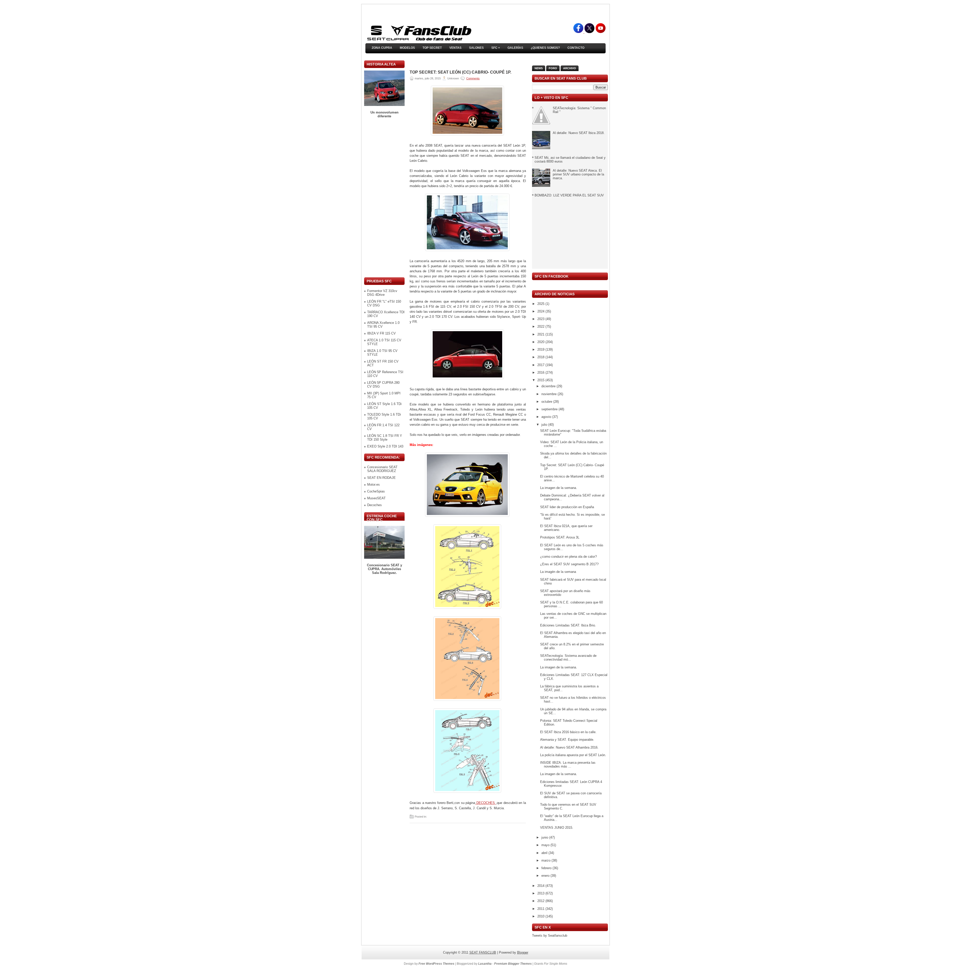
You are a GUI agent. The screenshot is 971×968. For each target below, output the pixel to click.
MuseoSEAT (376, 498)
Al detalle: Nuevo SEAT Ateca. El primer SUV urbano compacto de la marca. (578, 174)
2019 (541, 349)
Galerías (515, 48)
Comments (473, 78)
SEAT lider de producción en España (567, 507)
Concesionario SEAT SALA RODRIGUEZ (382, 469)
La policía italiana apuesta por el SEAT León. (573, 755)
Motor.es (373, 484)
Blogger (522, 952)
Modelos (407, 48)
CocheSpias (376, 491)
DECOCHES (485, 803)
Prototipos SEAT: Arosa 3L (559, 537)
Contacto (575, 48)
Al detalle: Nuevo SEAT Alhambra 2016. (569, 747)
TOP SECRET (432, 48)
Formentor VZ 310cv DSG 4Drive (382, 293)
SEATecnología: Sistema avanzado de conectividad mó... (568, 657)
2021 (541, 334)
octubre (547, 401)
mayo (545, 845)
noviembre (549, 394)
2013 (541, 893)
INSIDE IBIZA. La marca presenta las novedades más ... (567, 764)
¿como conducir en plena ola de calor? (568, 556)
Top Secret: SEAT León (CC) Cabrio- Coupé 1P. (460, 72)
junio (545, 837)
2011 (541, 909)
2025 (541, 304)
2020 (541, 342)
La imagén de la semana (558, 572)
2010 (541, 916)
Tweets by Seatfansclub (549, 935)
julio (544, 424)
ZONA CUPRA (382, 48)
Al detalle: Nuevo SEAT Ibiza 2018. (579, 133)
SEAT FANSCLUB (482, 952)
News (539, 68)
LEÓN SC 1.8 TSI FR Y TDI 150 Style (384, 437)
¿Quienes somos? (545, 48)
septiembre (550, 409)
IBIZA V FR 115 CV (381, 333)
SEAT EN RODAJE (381, 478)
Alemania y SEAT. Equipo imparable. (567, 739)
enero (545, 875)
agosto (546, 417)
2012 (541, 901)
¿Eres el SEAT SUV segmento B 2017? (569, 564)
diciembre (549, 386)
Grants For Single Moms (550, 963)
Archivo (569, 68)
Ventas (455, 48)
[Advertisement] (384, 198)
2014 (541, 886)
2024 (541, 311)
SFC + (495, 48)
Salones (476, 48)
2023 (541, 319)
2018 (541, 357)
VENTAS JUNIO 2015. (556, 827)
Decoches (374, 505)
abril (544, 853)
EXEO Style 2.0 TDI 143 (385, 446)
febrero (547, 868)
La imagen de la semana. (558, 488)
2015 (541, 380)
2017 (541, 365)
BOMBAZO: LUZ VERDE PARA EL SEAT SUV (569, 195)
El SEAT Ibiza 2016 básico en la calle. (568, 732)
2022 (541, 326)
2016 (541, 372)
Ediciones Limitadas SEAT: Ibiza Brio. (568, 625)
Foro (553, 68)
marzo (546, 860)
